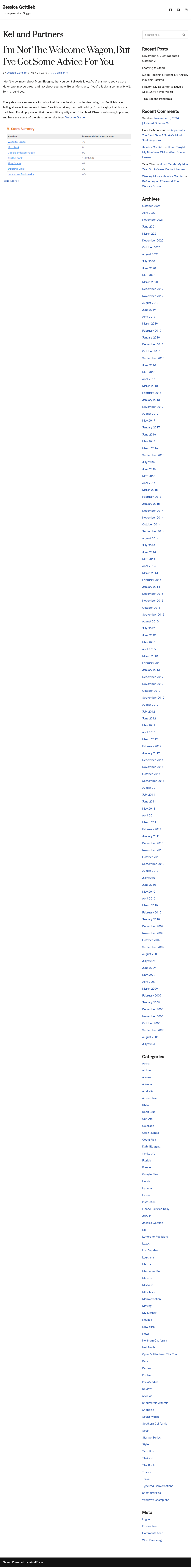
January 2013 (151, 670)
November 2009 (152, 933)
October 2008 (151, 1023)
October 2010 (151, 857)
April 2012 (149, 732)
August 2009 (150, 954)
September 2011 (153, 781)
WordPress (36, 1562)
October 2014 (151, 524)
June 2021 (149, 226)
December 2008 (152, 1009)
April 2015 (149, 483)
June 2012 (149, 718)
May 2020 (148, 275)
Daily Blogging (151, 1146)
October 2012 (151, 691)
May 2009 (148, 975)
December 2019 (152, 289)
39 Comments (59, 72)
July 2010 (148, 878)
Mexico (147, 1278)
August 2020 (150, 254)
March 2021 (150, 234)
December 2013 (152, 594)
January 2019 (151, 337)
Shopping (148, 1410)
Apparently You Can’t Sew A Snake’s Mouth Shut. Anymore (163, 135)
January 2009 (151, 1002)
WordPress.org (152, 1540)
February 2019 (151, 331)
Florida (146, 1160)
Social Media (150, 1417)
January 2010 (151, 919)
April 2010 (149, 898)
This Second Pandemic (157, 99)
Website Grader (75, 117)
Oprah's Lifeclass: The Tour (160, 1354)
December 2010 (152, 843)
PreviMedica (150, 1382)
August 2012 (150, 705)
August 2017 (150, 414)
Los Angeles (150, 1250)
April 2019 (149, 317)
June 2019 (149, 310)
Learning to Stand (153, 68)
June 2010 (149, 885)
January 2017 (151, 427)
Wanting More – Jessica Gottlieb (163, 176)
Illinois (146, 1195)
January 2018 (151, 400)
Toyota (146, 1472)
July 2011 (148, 795)
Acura (146, 1063)
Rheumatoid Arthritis (155, 1403)
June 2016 (149, 434)
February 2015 (151, 497)
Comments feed (152, 1533)
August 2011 (150, 788)
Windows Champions (155, 1500)
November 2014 (152, 517)
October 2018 (151, 351)
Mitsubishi (148, 1292)
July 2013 (148, 628)
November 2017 (152, 407)
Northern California (154, 1340)
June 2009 (149, 968)
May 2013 (148, 642)
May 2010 (148, 892)
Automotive (149, 1098)
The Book (148, 1465)
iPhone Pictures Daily (155, 1209)
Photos (146, 1375)
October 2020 (151, 247)
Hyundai (147, 1188)
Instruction (149, 1202)
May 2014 (148, 559)
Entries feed (150, 1526)
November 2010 (152, 850)
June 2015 (149, 469)
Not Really (149, 1347)
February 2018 (151, 393)
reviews (147, 1396)
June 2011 (149, 801)
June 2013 (149, 635)
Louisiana (148, 1257)
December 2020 (152, 240)
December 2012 (152, 677)
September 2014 (153, 531)
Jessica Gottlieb (17, 72)
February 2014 (151, 580)
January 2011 (151, 836)
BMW (145, 1105)
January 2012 (151, 753)
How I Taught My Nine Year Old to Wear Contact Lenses (164, 152)
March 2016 (150, 448)
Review (147, 1389)
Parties (146, 1368)
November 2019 (152, 296)
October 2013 (151, 608)
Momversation (151, 1299)
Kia (144, 1230)
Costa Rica (149, 1140)
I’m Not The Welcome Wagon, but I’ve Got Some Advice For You (66, 56)
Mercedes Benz (152, 1271)
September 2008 (153, 1030)
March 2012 (150, 739)
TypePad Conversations (157, 1486)
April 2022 (149, 213)
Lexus (146, 1243)
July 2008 (148, 1044)
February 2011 (151, 829)
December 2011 (152, 760)
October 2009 (151, 940)
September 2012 (153, 698)
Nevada (147, 1320)
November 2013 (152, 601)
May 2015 (148, 476)
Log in (146, 1519)
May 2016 (148, 441)
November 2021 (152, 220)
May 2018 (148, 372)
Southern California (154, 1423)
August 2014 (150, 538)
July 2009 (148, 961)
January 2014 (151, 587)
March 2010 (150, 905)
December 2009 (152, 926)
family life (148, 1154)
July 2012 (148, 711)
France (146, 1167)
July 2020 (148, 261)
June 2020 (149, 268)
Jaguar (146, 1216)
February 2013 (151, 663)
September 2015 (153, 455)
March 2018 (150, 386)
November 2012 (152, 684)
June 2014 (149, 552)
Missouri (147, 1285)
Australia (147, 1091)
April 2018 (149, 379)
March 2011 (150, 822)
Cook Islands (150, 1133)
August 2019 (150, 303)
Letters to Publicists (155, 1237)
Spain (145, 1431)
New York (148, 1327)
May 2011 (148, 808)
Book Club (149, 1112)
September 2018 (153, 358)
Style (145, 1444)
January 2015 (151, 504)
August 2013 (150, 621)
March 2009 (150, 989)
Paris (145, 1361)
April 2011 (149, 815)
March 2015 (150, 490)
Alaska (146, 1077)
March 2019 (150, 323)
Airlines (147, 1070)
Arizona (147, 1084)
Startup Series (151, 1437)
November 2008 (152, 1016)
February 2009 (151, 995)
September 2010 (153, 864)
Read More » (11, 181)
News (146, 1334)
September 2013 (153, 614)
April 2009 (149, 982)
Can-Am (147, 1119)
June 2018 (149, 365)
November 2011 (152, 767)
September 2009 (153, 947)
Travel (146, 1479)
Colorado (148, 1126)
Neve (6, 1562)
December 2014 (152, 511)
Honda (146, 1181)
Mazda (146, 1264)
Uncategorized (151, 1493)
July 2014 (148, 545)
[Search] (184, 35)
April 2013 (149, 649)
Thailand (147, 1458)
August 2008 (150, 1037)
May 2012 (148, 725)
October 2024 (151, 206)
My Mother (149, 1313)
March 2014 (150, 573)
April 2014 (149, 566)
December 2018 (152, 344)
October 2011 (151, 774)
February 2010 (151, 912)
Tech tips (148, 1451)
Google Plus (150, 1174)
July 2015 (148, 462)
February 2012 (151, 746)
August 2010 (150, 871)
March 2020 (150, 282)
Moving (147, 1306)
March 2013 (150, 656)
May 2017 (148, 420)
